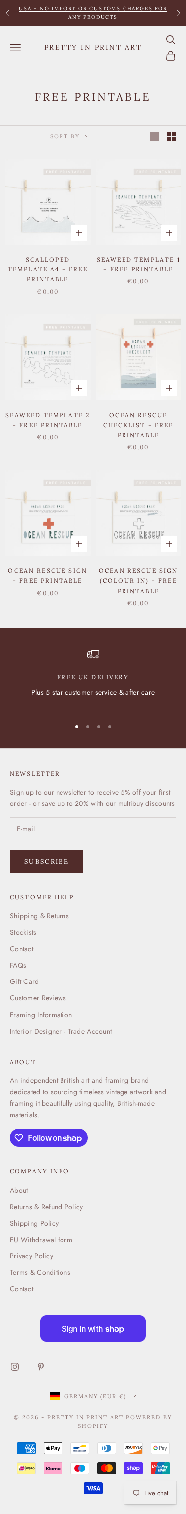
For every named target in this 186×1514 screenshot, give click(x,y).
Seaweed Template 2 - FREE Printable (47, 420)
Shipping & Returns (39, 916)
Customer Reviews (38, 998)
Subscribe (46, 861)
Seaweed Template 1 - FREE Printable (138, 264)
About (19, 1190)
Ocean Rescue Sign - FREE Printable (47, 575)
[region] (93, 679)
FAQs (18, 965)
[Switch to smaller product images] (171, 136)
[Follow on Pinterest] (41, 1367)
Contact (21, 949)
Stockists (23, 932)
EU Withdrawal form (41, 1240)
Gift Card (24, 981)
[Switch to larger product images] (154, 136)
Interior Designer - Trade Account (61, 1031)
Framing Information (41, 1015)
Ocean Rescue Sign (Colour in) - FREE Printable (138, 581)
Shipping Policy (34, 1223)
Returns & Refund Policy (46, 1207)
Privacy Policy (31, 1256)
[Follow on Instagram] (15, 1367)
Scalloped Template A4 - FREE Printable (48, 269)
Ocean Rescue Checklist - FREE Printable (138, 425)
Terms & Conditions (40, 1272)
